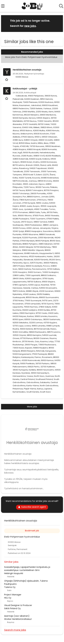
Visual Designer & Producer (18, 605)
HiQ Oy (7, 597)
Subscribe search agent (33, 506)
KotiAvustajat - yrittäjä (25, 88)
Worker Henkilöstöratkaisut (18, 619)
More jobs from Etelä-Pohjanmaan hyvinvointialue (31, 57)
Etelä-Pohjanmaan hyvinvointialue (22, 536)
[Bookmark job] (7, 79)
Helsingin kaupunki (13, 573)
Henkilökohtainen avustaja (27, 69)
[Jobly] (32, 6)
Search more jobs (15, 630)
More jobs (32, 406)
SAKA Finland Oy (12, 608)
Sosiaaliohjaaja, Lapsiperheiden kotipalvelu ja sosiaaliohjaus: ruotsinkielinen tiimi (27, 569)
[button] (58, 23)
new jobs (30, 26)
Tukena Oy (9, 587)
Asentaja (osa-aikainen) (16, 615)
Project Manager (12, 594)
